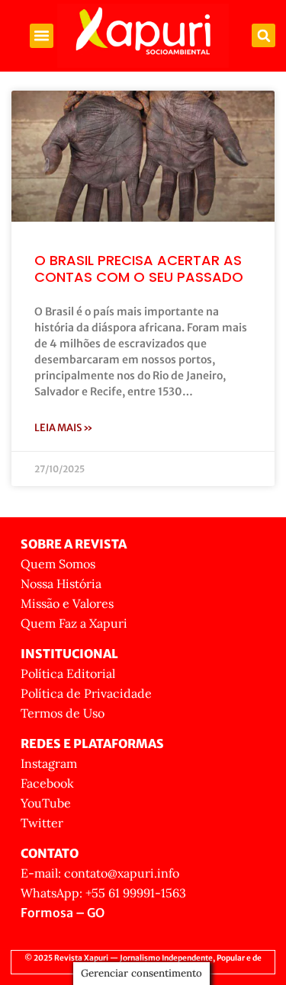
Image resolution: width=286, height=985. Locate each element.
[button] (42, 36)
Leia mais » (63, 427)
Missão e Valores (67, 603)
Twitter (42, 822)
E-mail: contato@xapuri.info (100, 873)
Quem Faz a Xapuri (74, 623)
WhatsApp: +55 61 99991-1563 (103, 892)
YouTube (46, 803)
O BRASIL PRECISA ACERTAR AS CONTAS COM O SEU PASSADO (138, 268)
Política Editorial (68, 673)
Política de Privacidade (86, 693)
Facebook (47, 783)
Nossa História (61, 583)
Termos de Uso (62, 713)
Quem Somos (58, 563)
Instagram (49, 763)
